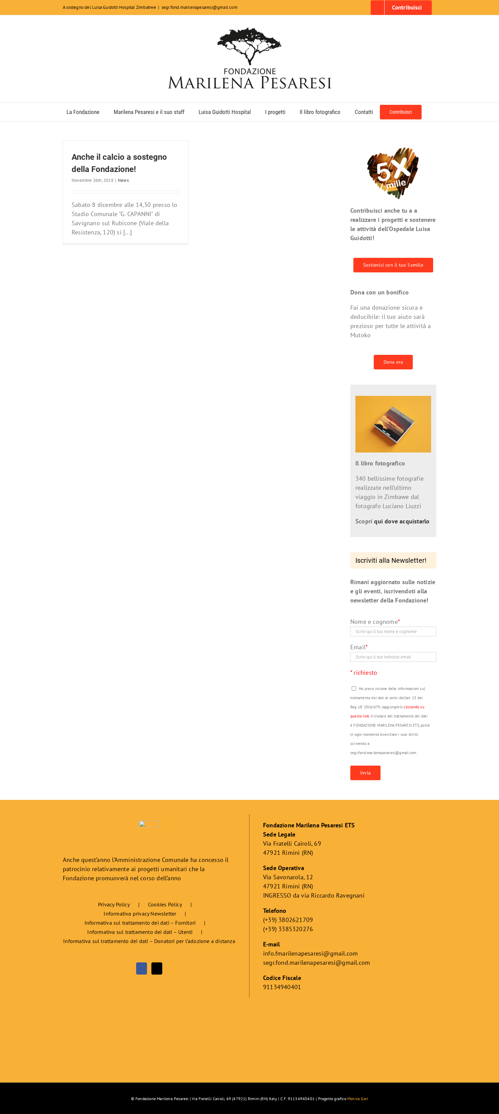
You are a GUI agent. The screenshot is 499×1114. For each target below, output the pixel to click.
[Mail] (156, 968)
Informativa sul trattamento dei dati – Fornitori (140, 922)
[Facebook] (141, 968)
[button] (430, 112)
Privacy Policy (114, 904)
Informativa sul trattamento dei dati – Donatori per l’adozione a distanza (149, 941)
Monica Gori (357, 1098)
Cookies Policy (165, 904)
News (123, 180)
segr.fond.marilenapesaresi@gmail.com (200, 7)
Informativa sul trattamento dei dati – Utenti (139, 931)
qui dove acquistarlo (401, 521)
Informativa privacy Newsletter (140, 913)
